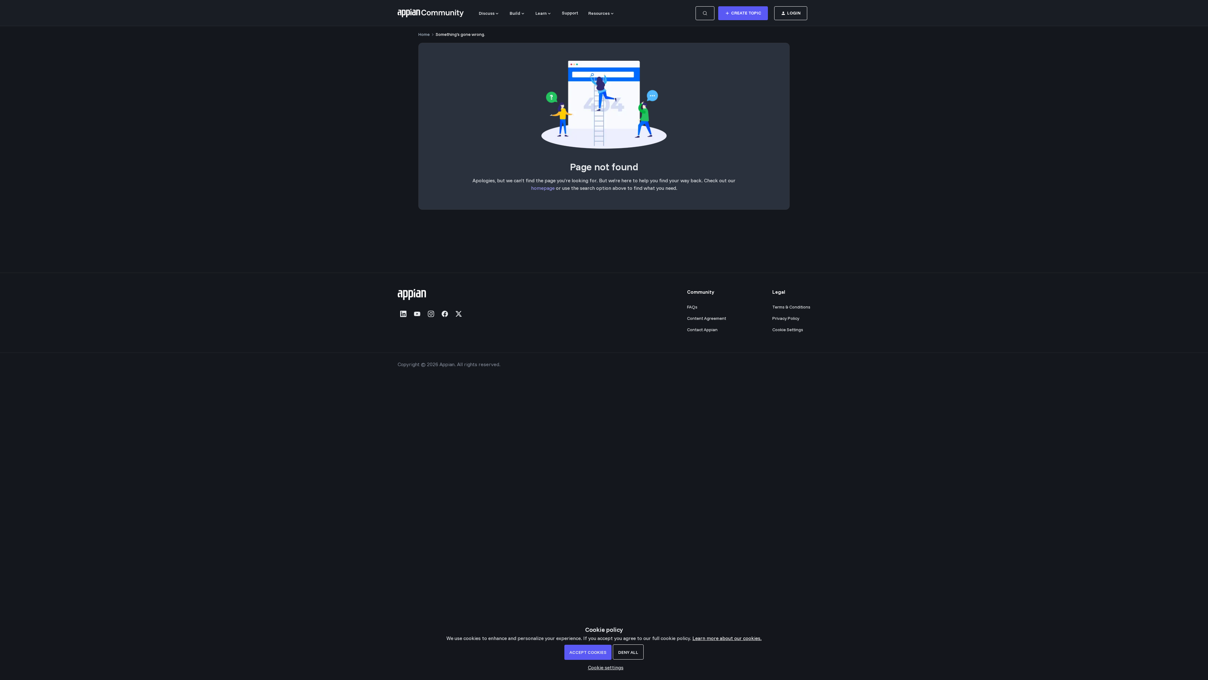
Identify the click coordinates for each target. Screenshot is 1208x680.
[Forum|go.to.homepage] (431, 13)
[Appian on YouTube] (417, 314)
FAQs (692, 307)
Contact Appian (702, 329)
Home (424, 34)
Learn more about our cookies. (727, 638)
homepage (543, 188)
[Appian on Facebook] (444, 314)
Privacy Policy (785, 318)
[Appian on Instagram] (431, 314)
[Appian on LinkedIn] (403, 314)
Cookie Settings (787, 329)
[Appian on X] (458, 314)
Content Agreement (706, 318)
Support (570, 13)
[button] (743, 13)
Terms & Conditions (791, 307)
